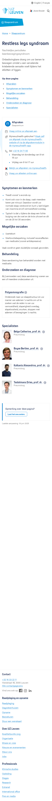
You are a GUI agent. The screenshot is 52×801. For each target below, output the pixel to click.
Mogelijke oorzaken (15, 93)
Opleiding (7, 773)
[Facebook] (20, 690)
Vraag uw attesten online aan (23, 173)
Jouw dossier (39, 10)
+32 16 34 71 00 (20, 150)
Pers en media (9, 796)
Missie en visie (9, 743)
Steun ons (7, 751)
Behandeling (12, 98)
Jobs (4, 756)
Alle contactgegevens (12, 685)
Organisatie (7, 738)
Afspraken (11, 83)
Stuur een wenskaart (12, 721)
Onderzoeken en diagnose (18, 102)
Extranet (6, 787)
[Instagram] (25, 690)
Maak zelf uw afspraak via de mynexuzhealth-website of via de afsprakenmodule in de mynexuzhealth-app (26, 141)
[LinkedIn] (30, 690)
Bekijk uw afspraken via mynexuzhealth (27, 168)
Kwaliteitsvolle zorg (11, 734)
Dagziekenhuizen (10, 707)
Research (6, 782)
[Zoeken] (48, 10)
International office (11, 791)
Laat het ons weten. (16, 414)
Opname (6, 712)
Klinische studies (10, 769)
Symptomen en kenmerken (19, 88)
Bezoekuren (7, 716)
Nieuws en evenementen (14, 747)
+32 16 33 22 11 (9, 679)
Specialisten (12, 107)
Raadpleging (8, 703)
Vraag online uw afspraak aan (23, 131)
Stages (5, 778)
